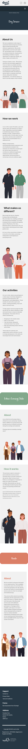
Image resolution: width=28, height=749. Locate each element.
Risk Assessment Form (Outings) (11, 705)
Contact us (5, 693)
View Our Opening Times (14, 12)
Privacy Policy (6, 696)
